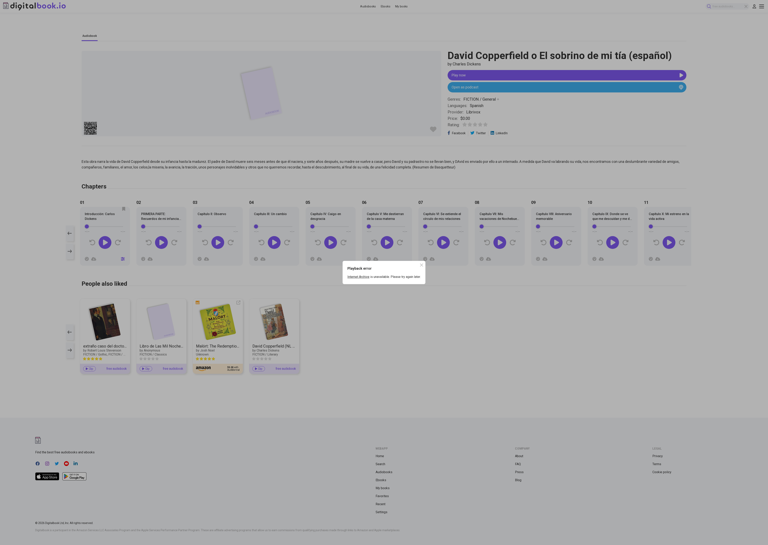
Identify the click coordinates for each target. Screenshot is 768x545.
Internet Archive (358, 277)
